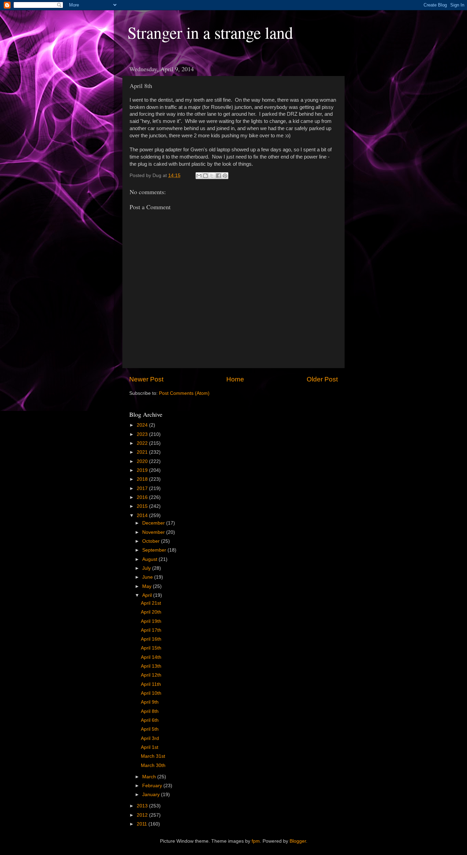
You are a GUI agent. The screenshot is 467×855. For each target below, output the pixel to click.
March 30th (153, 765)
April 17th (151, 630)
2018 (143, 479)
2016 (143, 497)
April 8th (150, 711)
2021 (143, 452)
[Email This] (199, 175)
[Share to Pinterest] (225, 175)
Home (235, 379)
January (151, 794)
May (147, 586)
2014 (143, 515)
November (154, 532)
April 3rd (150, 738)
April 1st (149, 747)
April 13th (151, 666)
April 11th (151, 684)
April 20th (151, 612)
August (150, 559)
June (148, 577)
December (154, 523)
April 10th (151, 693)
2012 (143, 815)
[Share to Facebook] (218, 175)
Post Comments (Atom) (184, 393)
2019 (143, 470)
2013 (143, 805)
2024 (143, 425)
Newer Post (146, 379)
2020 (143, 461)
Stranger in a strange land (210, 32)
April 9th (150, 702)
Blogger (298, 841)
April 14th (151, 657)
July (147, 568)
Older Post (322, 379)
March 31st (153, 756)
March (149, 776)
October (151, 541)
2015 (143, 506)
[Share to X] (212, 175)
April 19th (151, 621)
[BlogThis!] (205, 175)
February (152, 785)
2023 (143, 434)
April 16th (151, 639)
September (155, 550)
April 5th (150, 729)
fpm (256, 841)
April (147, 595)
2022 (143, 443)
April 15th (151, 648)
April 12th (151, 675)
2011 (142, 824)
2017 (143, 488)
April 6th (150, 720)
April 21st (151, 603)
